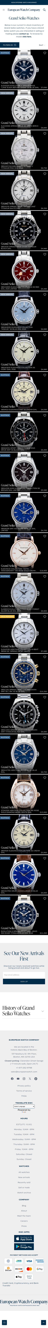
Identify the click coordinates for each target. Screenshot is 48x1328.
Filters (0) (8, 45)
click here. (27, 37)
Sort (41, 45)
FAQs (24, 1096)
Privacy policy (24, 1086)
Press (24, 1226)
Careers (24, 1221)
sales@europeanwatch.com (24, 1072)
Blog (24, 1206)
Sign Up (24, 981)
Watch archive (24, 1193)
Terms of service (24, 1091)
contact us (24, 34)
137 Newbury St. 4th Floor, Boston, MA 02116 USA (24, 1055)
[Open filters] (4, 1322)
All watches (24, 1172)
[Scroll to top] (43, 1322)
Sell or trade (24, 1188)
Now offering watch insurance (24, 2)
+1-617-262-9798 (24, 1068)
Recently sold (24, 1182)
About (24, 1211)
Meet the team (24, 1216)
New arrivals (24, 1177)
